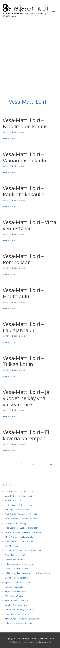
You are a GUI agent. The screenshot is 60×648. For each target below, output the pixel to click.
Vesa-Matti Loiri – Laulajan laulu (23, 327)
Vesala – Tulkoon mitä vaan (17, 605)
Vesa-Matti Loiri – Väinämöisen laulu (24, 157)
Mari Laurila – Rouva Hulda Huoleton (22, 618)
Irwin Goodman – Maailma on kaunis (21, 518)
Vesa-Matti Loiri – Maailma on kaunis (25, 123)
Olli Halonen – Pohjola (15, 559)
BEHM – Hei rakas (13, 500)
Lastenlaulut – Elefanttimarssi (18, 505)
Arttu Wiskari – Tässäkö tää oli (19, 491)
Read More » (9, 138)
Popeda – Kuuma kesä (15, 586)
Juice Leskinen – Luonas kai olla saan (21, 527)
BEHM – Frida (11, 545)
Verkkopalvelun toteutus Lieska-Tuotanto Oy (30, 642)
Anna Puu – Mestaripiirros (17, 509)
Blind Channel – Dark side (16, 600)
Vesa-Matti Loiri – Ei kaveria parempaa (26, 435)
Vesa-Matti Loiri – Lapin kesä (18, 496)
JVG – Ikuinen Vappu (14, 595)
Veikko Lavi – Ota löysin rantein (19, 609)
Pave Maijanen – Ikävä (15, 555)
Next (53, 464)
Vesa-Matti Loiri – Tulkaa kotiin (23, 361)
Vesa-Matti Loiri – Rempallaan (23, 259)
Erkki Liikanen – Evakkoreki (17, 614)
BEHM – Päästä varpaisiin (17, 577)
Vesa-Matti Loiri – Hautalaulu (23, 293)
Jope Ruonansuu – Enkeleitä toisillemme (23, 532)
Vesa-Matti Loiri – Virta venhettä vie (29, 225)
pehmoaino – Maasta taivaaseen (20, 623)
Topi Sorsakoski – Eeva (15, 591)
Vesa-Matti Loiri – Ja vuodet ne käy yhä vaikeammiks (26, 398)
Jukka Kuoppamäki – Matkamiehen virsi (23, 550)
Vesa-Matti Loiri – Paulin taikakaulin (24, 191)
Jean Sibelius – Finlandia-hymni (19, 541)
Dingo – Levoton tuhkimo (16, 568)
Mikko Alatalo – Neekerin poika (19, 536)
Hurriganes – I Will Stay (15, 523)
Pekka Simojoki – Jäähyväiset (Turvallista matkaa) (27, 573)
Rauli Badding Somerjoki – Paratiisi (21, 514)
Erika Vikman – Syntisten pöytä (19, 564)
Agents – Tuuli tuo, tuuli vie (17, 582)
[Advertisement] (30, 51)
